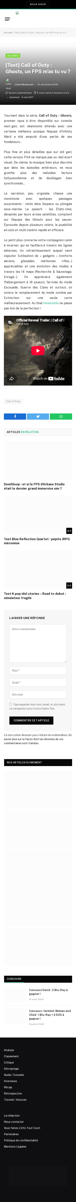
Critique (9, 1062)
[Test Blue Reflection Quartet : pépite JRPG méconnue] (38, 515)
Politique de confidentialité (21, 1140)
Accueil (8, 32)
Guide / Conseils (14, 1074)
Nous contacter (14, 1121)
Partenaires (11, 1134)
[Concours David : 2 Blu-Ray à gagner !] (15, 995)
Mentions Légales (15, 1146)
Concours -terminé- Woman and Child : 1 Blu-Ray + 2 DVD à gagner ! (50, 1014)
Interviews (10, 1081)
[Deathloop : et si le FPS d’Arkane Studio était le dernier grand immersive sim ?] (38, 460)
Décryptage (11, 1068)
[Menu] (7, 19)
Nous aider (38, 4)
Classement (11, 1056)
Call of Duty (13, 401)
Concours (14, 978)
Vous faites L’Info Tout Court (22, 1128)
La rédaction (12, 1115)
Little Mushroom (24, 84)
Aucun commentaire (20, 92)
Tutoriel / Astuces (15, 1099)
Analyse (9, 1050)
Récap (8, 1087)
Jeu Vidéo (13, 55)
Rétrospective (13, 1093)
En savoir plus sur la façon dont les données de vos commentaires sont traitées (38, 739)
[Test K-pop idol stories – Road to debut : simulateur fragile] (38, 569)
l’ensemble (51, 303)
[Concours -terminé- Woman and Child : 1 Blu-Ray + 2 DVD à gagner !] (15, 1016)
